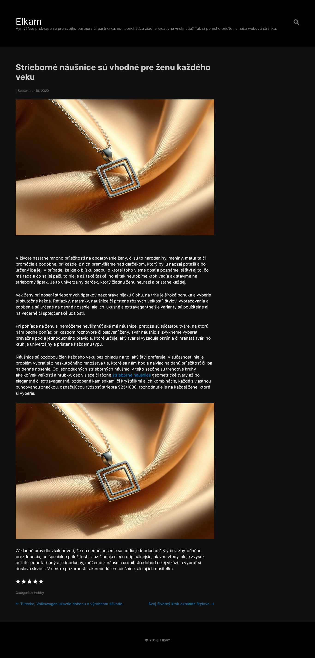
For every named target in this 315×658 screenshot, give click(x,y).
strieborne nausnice (131, 375)
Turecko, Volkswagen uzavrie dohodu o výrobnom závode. (69, 603)
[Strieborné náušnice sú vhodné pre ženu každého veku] (115, 167)
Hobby (39, 593)
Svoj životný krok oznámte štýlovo (181, 603)
